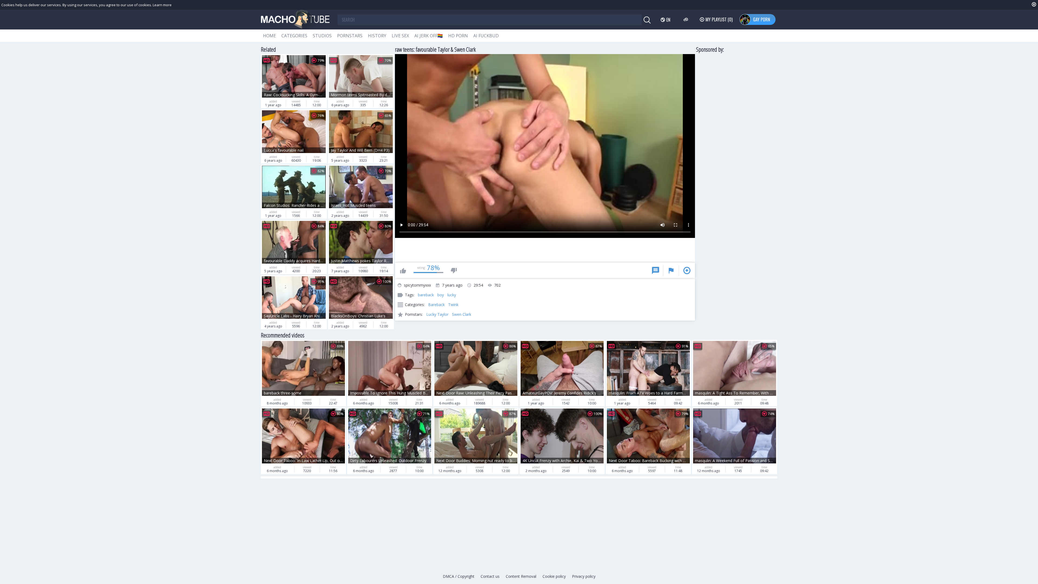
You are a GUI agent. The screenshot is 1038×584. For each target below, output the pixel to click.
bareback (426, 294)
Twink (453, 304)
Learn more (162, 4)
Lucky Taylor (437, 314)
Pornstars (349, 36)
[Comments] (655, 271)
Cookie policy (554, 576)
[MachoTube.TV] (295, 19)
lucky (451, 294)
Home (269, 36)
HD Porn (458, 36)
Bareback (436, 304)
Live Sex (400, 36)
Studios (322, 36)
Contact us (490, 576)
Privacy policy (583, 576)
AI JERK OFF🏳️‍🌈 (428, 36)
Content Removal (521, 576)
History (377, 36)
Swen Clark (461, 314)
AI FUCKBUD (486, 36)
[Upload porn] (686, 19)
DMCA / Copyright (458, 576)
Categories (294, 36)
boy (440, 294)
